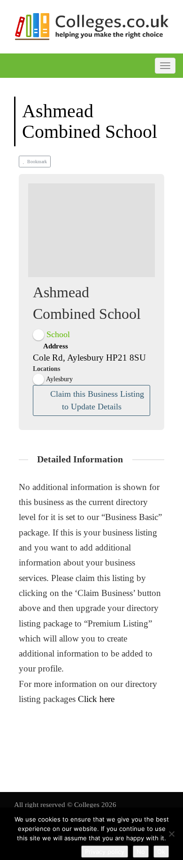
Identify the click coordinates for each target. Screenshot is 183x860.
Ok (161, 851)
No (141, 851)
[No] (171, 833)
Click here (96, 699)
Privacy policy (104, 851)
